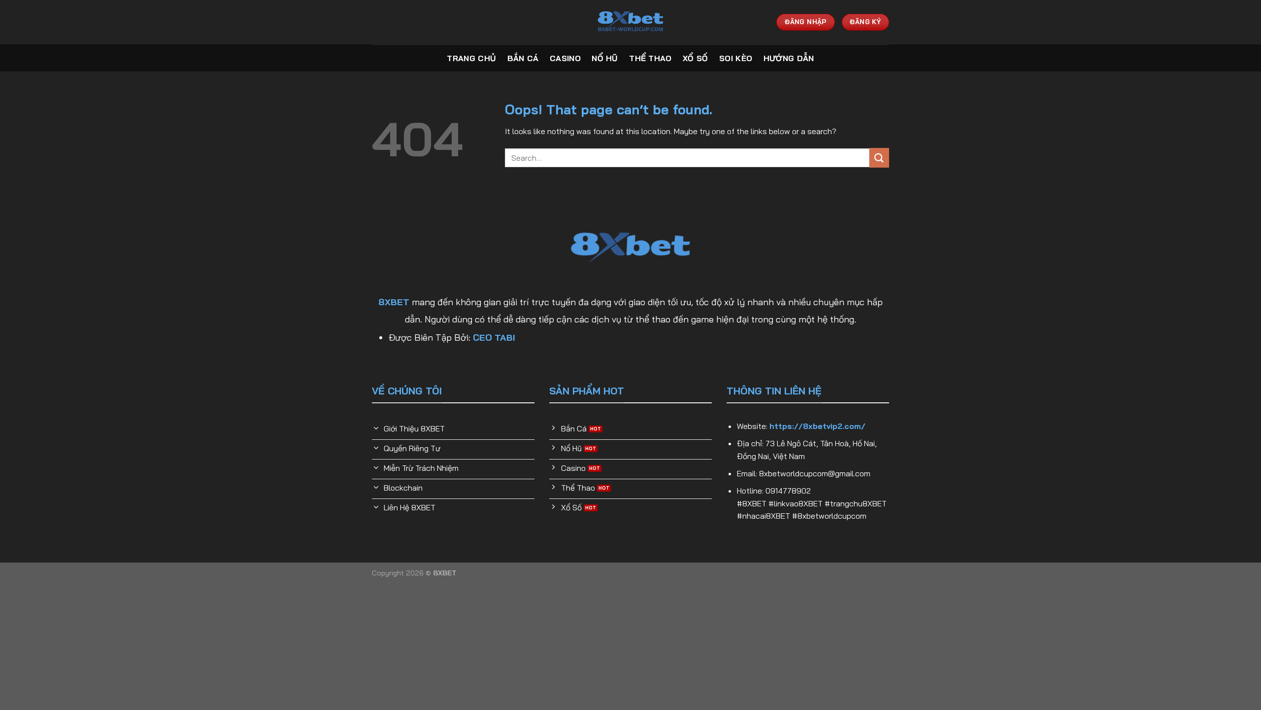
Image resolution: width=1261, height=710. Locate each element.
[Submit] (879, 157)
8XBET (393, 302)
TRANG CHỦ (471, 58)
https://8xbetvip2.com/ (817, 426)
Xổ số (695, 58)
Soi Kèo (735, 58)
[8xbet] (630, 22)
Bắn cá (523, 58)
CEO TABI (494, 337)
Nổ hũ (605, 58)
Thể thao (650, 58)
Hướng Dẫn (788, 58)
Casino (565, 58)
